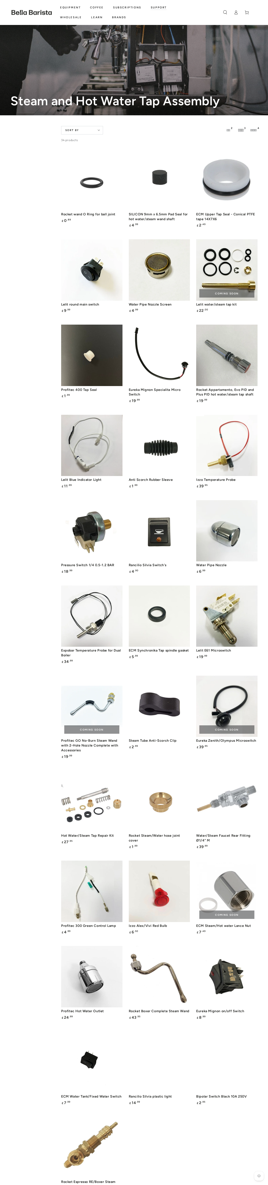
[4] (253, 130)
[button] (225, 12)
